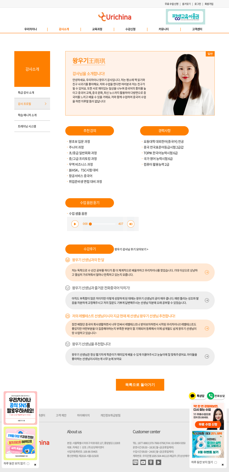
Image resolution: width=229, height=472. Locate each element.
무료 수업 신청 (171, 4)
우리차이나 (35, 29)
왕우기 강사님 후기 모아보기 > (131, 249)
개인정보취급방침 (110, 415)
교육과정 (103, 29)
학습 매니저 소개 (27, 115)
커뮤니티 (170, 29)
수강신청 (136, 29)
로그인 (197, 4)
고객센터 (197, 29)
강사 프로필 (24, 104)
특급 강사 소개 (26, 92)
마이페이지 (83, 415)
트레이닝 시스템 (27, 126)
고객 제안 (61, 415)
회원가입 (209, 4)
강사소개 (70, 29)
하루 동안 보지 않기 (15, 463)
